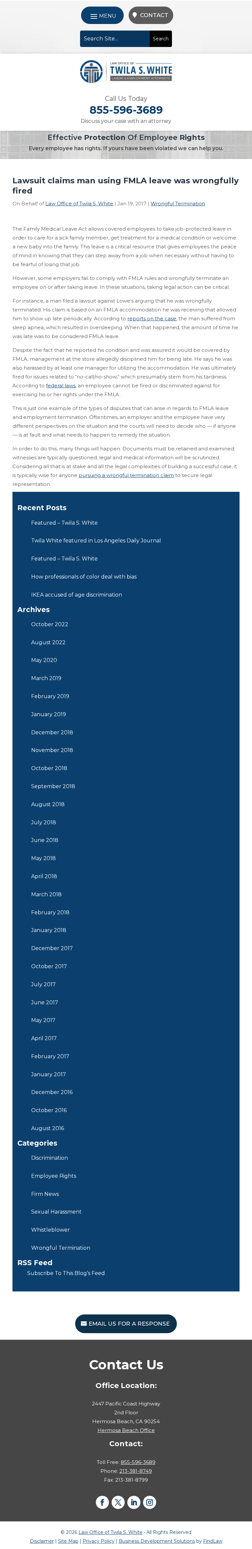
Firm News (45, 1194)
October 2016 (49, 1110)
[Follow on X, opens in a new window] (118, 1502)
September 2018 (53, 786)
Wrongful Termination (178, 203)
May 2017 (43, 1020)
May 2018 (43, 858)
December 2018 (52, 732)
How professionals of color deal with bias (83, 577)
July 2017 (43, 984)
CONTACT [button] (154, 15)
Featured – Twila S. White (64, 523)
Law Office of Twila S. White (79, 203)
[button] (102, 16)
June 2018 (44, 840)
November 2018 (52, 750)
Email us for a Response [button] (129, 1323)
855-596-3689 (126, 109)
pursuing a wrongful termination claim (126, 475)
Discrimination (49, 1158)
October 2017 (49, 966)
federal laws (60, 385)
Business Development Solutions (157, 1541)
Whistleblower (50, 1230)
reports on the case (151, 318)
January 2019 (48, 714)
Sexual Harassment (56, 1212)
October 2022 (49, 624)
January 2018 (48, 930)
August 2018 (48, 804)
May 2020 (44, 660)
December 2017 (52, 948)
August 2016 (47, 1128)
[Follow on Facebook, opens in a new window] (102, 1502)
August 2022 (48, 642)
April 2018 (44, 876)
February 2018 (50, 912)
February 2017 (50, 1056)
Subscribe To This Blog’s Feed (66, 1273)
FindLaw (212, 1541)
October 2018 (49, 768)
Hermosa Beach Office (126, 1430)
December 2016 (52, 1092)
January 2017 (48, 1074)
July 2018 (43, 822)
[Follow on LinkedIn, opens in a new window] (133, 1502)
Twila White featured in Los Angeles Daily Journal (96, 540)
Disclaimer (42, 1541)
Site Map (68, 1541)
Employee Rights (53, 1176)
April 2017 (44, 1038)
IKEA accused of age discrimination (76, 595)
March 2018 (46, 894)
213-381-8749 (135, 1471)
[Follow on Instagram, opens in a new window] (149, 1502)
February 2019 (50, 696)
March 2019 (46, 678)
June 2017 (44, 1002)
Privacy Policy (99, 1541)
